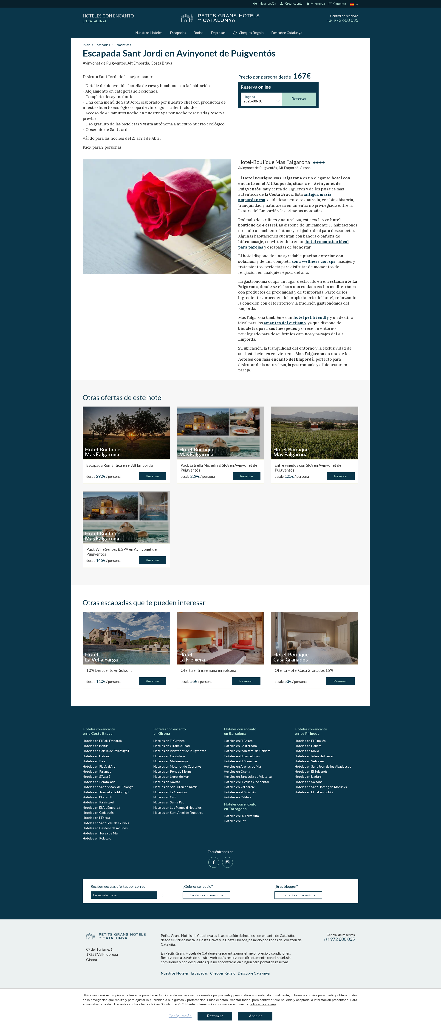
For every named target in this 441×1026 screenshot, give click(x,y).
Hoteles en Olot (165, 797)
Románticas (122, 45)
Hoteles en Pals (94, 761)
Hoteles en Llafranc (96, 756)
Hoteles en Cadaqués (98, 812)
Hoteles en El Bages (238, 741)
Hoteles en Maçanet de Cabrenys (177, 766)
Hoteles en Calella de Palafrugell (106, 751)
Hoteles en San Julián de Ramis (175, 787)
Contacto (339, 4)
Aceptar (255, 1016)
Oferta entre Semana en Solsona (208, 670)
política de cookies (262, 1004)
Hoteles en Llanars (308, 746)
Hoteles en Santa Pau (168, 802)
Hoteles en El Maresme (240, 761)
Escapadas (178, 33)
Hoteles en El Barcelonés (242, 756)
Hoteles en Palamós (97, 771)
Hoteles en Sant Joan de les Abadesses (323, 766)
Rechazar (215, 1016)
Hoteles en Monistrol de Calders (247, 751)
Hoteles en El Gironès (169, 741)
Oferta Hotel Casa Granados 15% (304, 670)
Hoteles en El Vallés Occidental (246, 782)
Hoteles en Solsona (308, 782)
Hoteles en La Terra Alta (241, 816)
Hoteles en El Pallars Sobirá (314, 792)
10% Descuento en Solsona (109, 670)
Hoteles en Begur (95, 746)
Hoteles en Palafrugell (98, 802)
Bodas (198, 33)
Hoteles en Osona (237, 771)
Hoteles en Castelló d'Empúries (105, 828)
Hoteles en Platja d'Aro (99, 766)
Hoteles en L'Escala (96, 818)
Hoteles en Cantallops (169, 756)
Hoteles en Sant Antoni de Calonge (108, 787)
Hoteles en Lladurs (308, 776)
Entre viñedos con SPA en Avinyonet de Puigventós (308, 467)
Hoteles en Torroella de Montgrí (106, 792)
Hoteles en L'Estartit (97, 797)
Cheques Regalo (251, 33)
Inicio (86, 45)
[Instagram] (227, 862)
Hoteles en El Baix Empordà (102, 741)
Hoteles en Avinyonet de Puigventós (179, 751)
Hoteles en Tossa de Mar (101, 833)
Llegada (249, 97)
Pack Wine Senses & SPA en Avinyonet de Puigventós (121, 551)
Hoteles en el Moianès (240, 792)
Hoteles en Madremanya (170, 761)
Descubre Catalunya (286, 33)
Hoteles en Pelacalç (97, 838)
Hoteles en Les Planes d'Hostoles (177, 807)
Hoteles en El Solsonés (311, 771)
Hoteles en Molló (307, 751)
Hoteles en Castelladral (240, 746)
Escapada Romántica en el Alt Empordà (119, 465)
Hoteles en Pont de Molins (172, 771)
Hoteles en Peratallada (99, 782)
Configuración (180, 1016)
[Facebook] (213, 862)
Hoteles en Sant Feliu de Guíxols (106, 823)
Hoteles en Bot (235, 821)
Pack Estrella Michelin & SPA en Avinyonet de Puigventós (219, 467)
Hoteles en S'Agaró (96, 776)
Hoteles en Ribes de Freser (314, 756)
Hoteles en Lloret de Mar (171, 776)
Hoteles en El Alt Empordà (101, 807)
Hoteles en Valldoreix (239, 787)
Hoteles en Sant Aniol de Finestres (178, 812)
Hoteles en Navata (166, 782)
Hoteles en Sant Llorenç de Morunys (321, 787)
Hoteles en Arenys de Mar (242, 766)
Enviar (161, 895)
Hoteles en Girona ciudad (171, 746)
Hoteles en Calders (238, 797)
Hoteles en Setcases (310, 761)
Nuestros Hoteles (148, 33)
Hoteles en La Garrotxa (170, 792)
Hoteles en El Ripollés (310, 741)
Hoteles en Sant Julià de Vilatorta (248, 776)
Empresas (218, 33)
